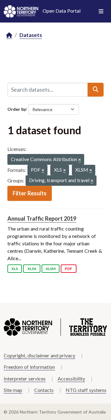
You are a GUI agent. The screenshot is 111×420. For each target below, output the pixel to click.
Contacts (44, 390)
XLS (14, 268)
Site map (13, 390)
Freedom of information (29, 367)
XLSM (51, 268)
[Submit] (96, 89)
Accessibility (71, 378)
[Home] (9, 35)
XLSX (31, 268)
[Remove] (79, 160)
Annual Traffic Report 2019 (41, 218)
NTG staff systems (86, 390)
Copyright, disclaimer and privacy (39, 355)
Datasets (30, 35)
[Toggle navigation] (101, 11)
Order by (16, 108)
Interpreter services (25, 378)
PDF (68, 268)
